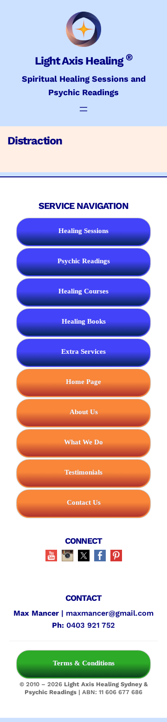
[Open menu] (83, 109)
